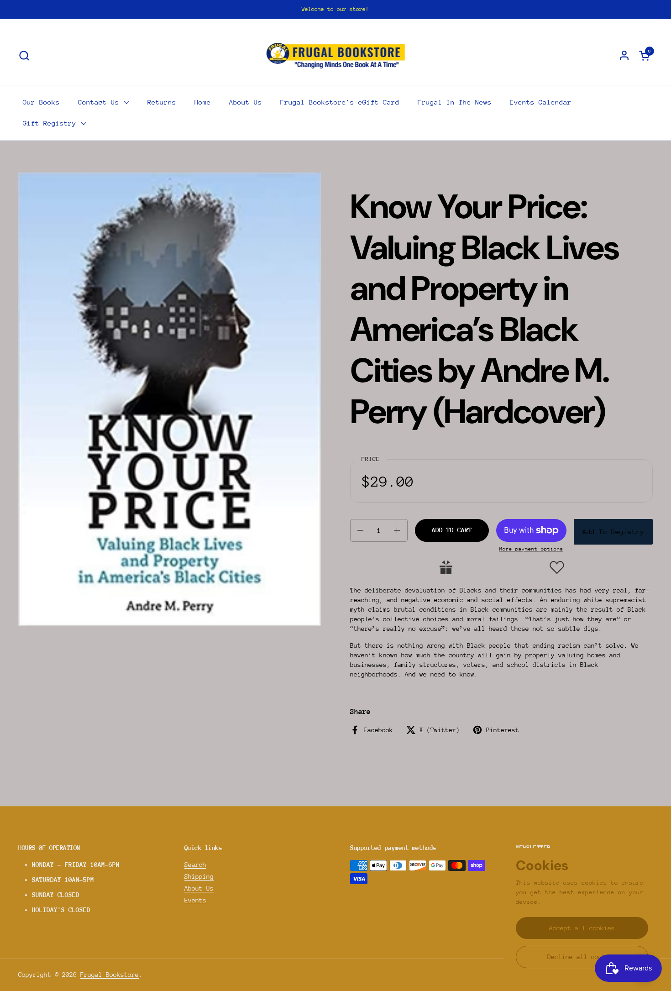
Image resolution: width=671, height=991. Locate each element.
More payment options (531, 549)
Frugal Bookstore (109, 974)
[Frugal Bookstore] (336, 55)
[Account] (624, 55)
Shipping (199, 876)
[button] (24, 55)
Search (195, 864)
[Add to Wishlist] (557, 567)
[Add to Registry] (446, 567)
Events (195, 900)
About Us (199, 888)
